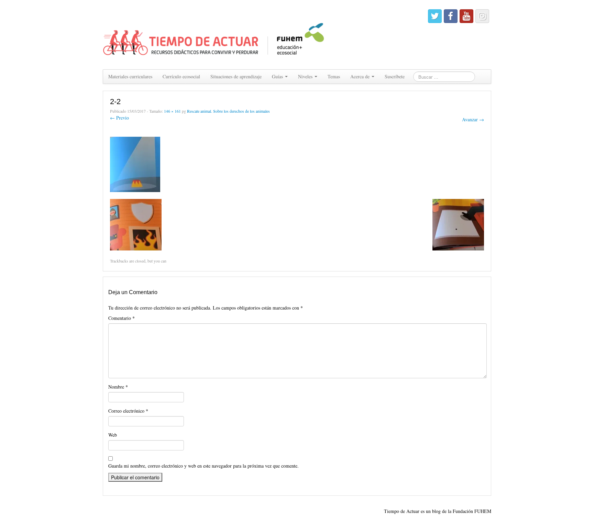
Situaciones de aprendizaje (236, 76)
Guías (278, 76)
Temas (334, 76)
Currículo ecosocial (181, 76)
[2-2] (135, 163)
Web (112, 435)
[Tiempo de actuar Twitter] (435, 16)
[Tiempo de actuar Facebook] (451, 16)
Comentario (121, 318)
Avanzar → (473, 119)
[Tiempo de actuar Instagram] (482, 16)
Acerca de (360, 76)
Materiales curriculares (130, 76)
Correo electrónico (128, 410)
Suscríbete (395, 76)
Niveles (306, 76)
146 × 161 (172, 111)
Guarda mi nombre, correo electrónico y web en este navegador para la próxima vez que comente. (203, 465)
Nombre (118, 386)
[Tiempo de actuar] (214, 34)
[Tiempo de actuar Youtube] (466, 16)
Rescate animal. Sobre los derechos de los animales (228, 111)
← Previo (119, 117)
